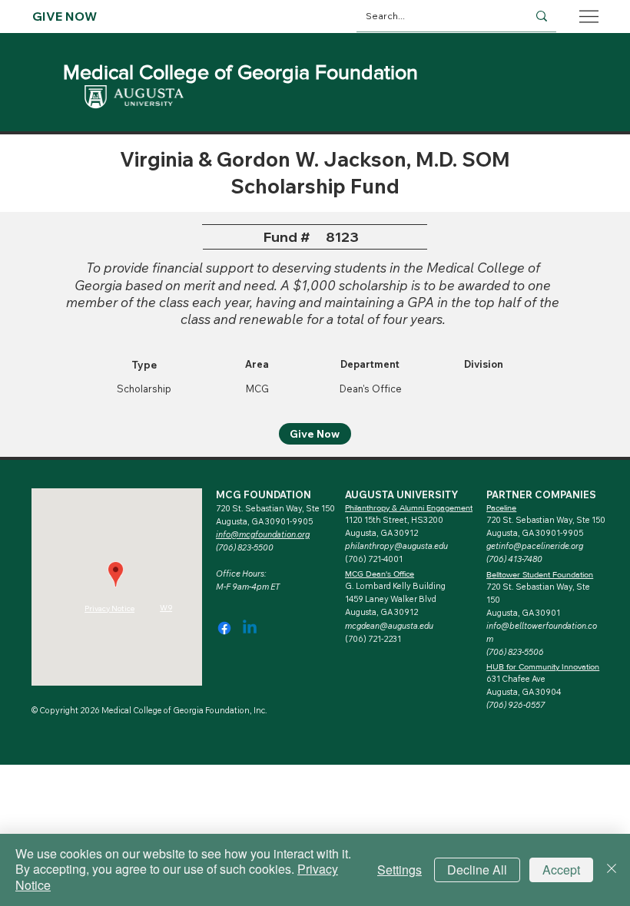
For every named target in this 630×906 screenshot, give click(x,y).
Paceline (501, 507)
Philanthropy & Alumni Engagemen (407, 507)
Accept (561, 869)
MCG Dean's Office (379, 573)
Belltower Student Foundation (539, 574)
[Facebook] (224, 628)
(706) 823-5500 (245, 547)
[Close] (611, 870)
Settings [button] (399, 869)
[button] (534, 546)
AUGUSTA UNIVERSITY (401, 494)
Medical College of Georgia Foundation (240, 72)
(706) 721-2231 (373, 638)
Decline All (477, 869)
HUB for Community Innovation (542, 666)
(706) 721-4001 (374, 559)
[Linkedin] (249, 628)
